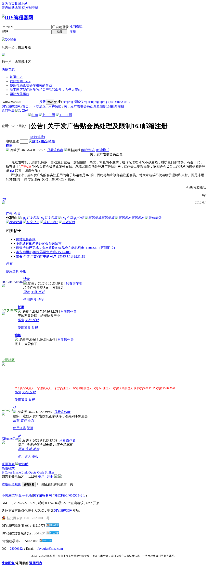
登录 (41, 476)
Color (8, 472)
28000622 (16, 548)
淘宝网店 (46, 89)
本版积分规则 (11, 484)
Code (40, 472)
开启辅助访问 (11, 8)
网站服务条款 (26, 239)
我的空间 (20, 81)
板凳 (21, 307)
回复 (9, 264)
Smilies (49, 472)
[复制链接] (37, 137)
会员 (17, 213)
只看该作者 (55, 150)
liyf (4, 199)
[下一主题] (64, 115)
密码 (5, 31)
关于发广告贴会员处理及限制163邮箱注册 (94, 106)
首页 (16, 77)
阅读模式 (102, 150)
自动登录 (62, 27)
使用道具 (12, 271)
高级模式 (8, 468)
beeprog (68, 101)
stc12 (127, 101)
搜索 (42, 101)
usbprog (93, 101)
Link (25, 472)
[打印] (33, 115)
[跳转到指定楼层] (42, 141)
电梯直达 (12, 141)
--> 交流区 (38, 106)
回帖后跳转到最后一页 (57, 484)
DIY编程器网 (11, 106)
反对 (41, 292)
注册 (72, 31)
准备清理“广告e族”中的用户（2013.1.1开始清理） (51, 256)
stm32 (119, 101)
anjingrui (7, 410)
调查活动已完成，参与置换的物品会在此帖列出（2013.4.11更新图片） (66, 247)
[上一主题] (47, 115)
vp (86, 101)
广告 (9, 213)
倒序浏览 (88, 150)
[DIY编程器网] (17, 17)
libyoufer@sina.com (50, 548)
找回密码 (75, 27)
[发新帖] (21, 110)
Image (17, 472)
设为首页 (8, 3)
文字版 (17, 495)
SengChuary (10, 310)
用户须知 (54, 106)
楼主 (9, 145)
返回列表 (8, 110)
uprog (103, 101)
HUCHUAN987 (12, 282)
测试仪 (78, 101)
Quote (32, 472)
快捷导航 (8, 69)
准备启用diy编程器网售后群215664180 (43, 252)
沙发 (26, 279)
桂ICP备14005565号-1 (69, 495)
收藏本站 (21, 3)
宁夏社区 (8, 360)
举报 (23, 271)
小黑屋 (6, 495)
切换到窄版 (30, 8)
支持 (34, 292)
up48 (111, 101)
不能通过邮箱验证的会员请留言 (39, 243)
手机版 (27, 495)
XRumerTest (10, 438)
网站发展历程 (19, 94)
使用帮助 (31, 85)
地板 (18, 335)
